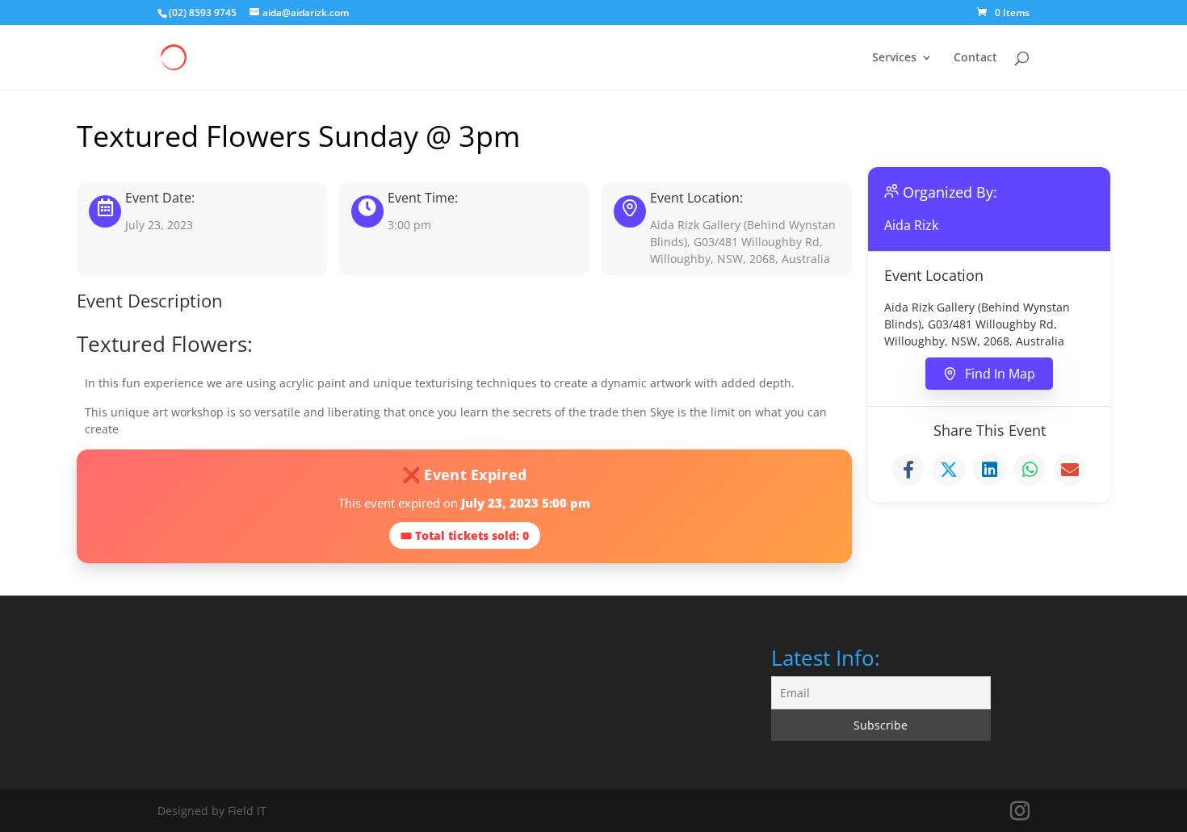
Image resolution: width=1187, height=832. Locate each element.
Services (894, 58)
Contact (975, 58)
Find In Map (1000, 374)
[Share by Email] (1070, 470)
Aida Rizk (911, 225)
